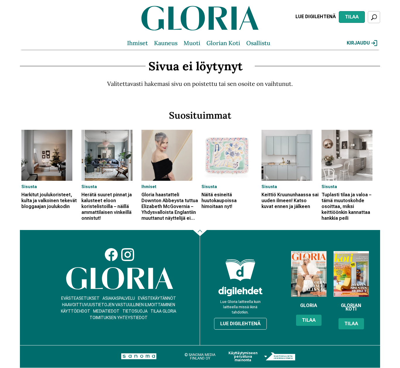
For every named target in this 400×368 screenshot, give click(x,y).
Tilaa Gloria (163, 311)
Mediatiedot (106, 311)
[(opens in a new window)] (240, 291)
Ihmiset (137, 43)
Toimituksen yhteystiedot (119, 317)
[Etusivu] (119, 278)
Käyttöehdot (75, 311)
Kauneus (165, 43)
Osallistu (258, 43)
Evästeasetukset (80, 298)
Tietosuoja (135, 311)
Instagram (127, 254)
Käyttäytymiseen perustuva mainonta (242, 356)
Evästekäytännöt (157, 298)
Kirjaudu (358, 43)
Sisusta (29, 186)
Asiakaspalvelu (118, 298)
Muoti (192, 43)
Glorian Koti (223, 43)
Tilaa (352, 17)
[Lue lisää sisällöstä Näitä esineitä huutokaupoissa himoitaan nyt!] (230, 155)
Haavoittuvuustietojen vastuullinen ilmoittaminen (118, 304)
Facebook (111, 254)
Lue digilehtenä (315, 16)
